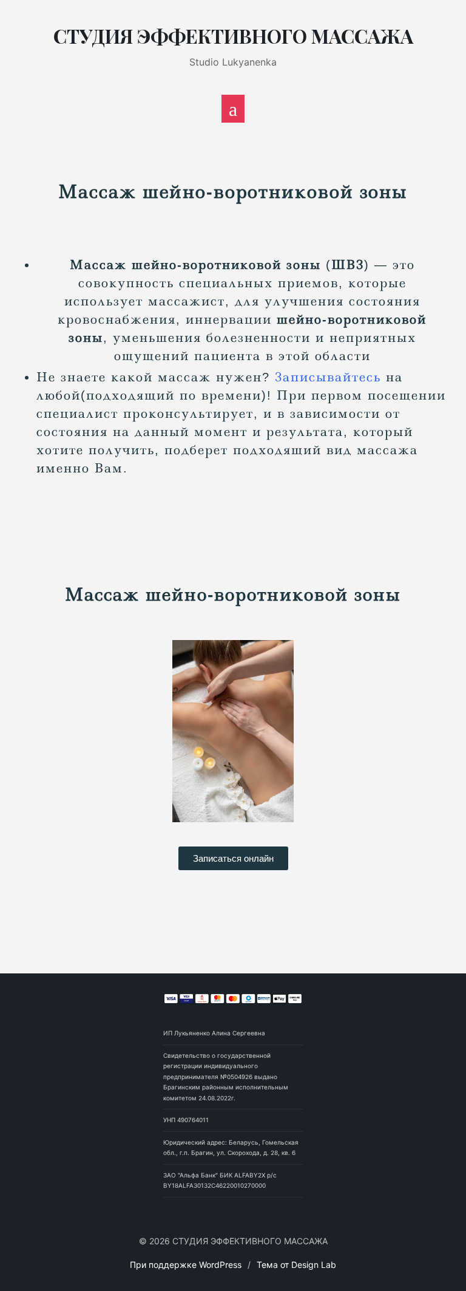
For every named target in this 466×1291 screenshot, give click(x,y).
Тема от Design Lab (296, 1264)
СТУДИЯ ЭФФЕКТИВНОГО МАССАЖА (233, 35)
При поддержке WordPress (185, 1264)
